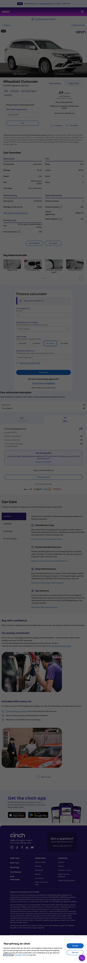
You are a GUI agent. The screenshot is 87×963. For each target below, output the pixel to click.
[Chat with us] (82, 958)
